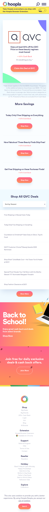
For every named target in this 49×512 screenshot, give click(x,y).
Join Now (24, 370)
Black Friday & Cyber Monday (24, 466)
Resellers (24, 459)
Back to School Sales (24, 477)
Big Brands (24, 413)
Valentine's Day (24, 471)
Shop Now (8, 335)
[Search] (38, 4)
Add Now (40, 11)
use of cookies (24, 500)
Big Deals (24, 410)
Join (24, 420)
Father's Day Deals (24, 475)
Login (25, 418)
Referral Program (25, 443)
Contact (24, 451)
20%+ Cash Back (24, 415)
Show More (24, 294)
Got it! (24, 506)
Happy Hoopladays (24, 468)
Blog (24, 423)
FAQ (24, 446)
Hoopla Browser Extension (24, 433)
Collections (24, 487)
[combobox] (30, 204)
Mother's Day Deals (24, 473)
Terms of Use (24, 448)
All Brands (24, 425)
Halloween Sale (24, 480)
